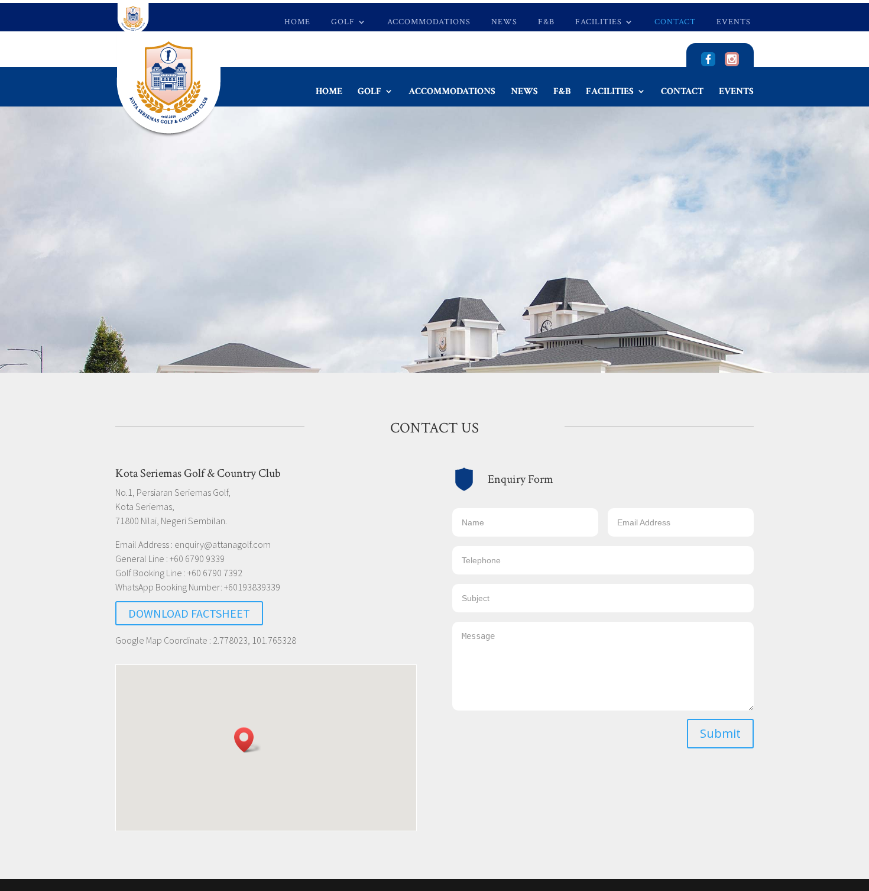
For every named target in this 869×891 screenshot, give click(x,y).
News (504, 22)
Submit (720, 733)
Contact (675, 22)
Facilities (598, 22)
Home (297, 22)
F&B (546, 22)
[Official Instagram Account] (732, 63)
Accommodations (429, 22)
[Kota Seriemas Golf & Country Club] (708, 63)
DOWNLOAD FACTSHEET (189, 613)
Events (733, 22)
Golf (343, 22)
